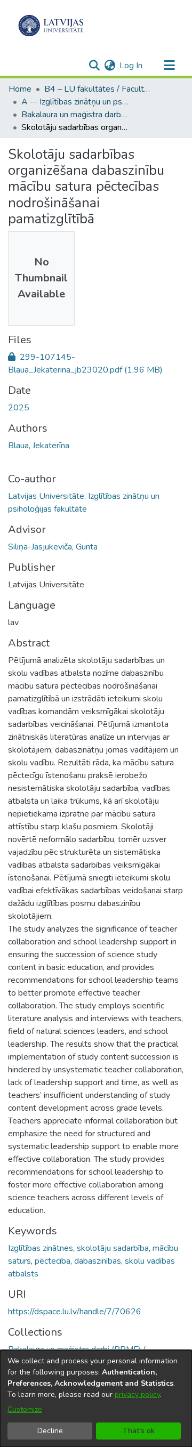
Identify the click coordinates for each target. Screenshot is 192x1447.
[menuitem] (109, 65)
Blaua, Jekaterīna (38, 445)
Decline (50, 1431)
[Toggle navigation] (169, 65)
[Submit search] (94, 65)
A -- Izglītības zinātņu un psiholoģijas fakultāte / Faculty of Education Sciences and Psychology (74, 102)
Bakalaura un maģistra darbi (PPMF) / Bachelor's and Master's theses (74, 114)
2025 (18, 408)
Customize (24, 1409)
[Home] (51, 25)
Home (20, 89)
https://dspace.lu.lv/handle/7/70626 (74, 1311)
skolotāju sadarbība (113, 1248)
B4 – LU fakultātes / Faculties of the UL (97, 89)
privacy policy (137, 1394)
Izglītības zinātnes (40, 1248)
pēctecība (52, 1261)
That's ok (139, 1431)
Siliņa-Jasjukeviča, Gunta (53, 547)
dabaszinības (97, 1261)
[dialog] (96, 1398)
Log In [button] (131, 65)
